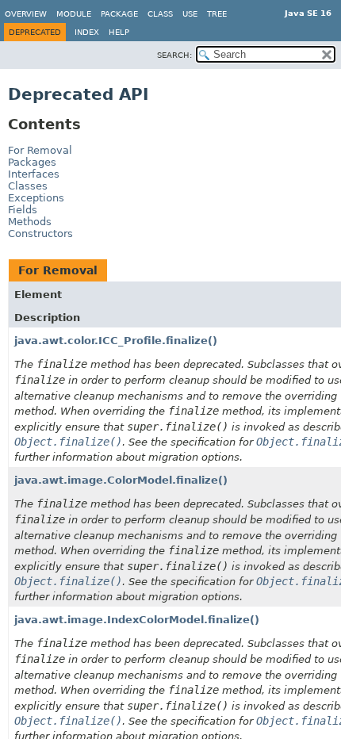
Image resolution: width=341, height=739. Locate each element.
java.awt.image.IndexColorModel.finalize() (136, 620)
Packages (32, 162)
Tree (217, 14)
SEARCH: (174, 55)
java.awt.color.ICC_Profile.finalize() (115, 341)
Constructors (40, 233)
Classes (28, 186)
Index (87, 32)
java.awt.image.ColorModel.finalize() (121, 480)
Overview (26, 14)
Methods (30, 222)
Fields (22, 210)
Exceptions (36, 198)
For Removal (40, 150)
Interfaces (33, 174)
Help (119, 32)
